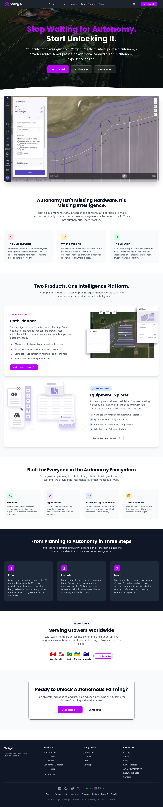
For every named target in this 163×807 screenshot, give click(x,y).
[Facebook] (65, 788)
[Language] (135, 4)
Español (114, 794)
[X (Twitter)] (78, 788)
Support (92, 4)
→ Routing (49, 761)
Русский (104, 794)
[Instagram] (72, 788)
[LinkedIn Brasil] (95, 788)
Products (53, 4)
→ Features (50, 756)
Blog (82, 4)
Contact (102, 4)
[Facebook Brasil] (99, 788)
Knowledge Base (131, 772)
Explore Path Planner (22, 367)
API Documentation (132, 768)
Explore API (81, 69)
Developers (89, 764)
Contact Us (95, 709)
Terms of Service (108, 799)
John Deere (89, 752)
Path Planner (50, 752)
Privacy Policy (90, 799)
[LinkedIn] (59, 788)
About (126, 756)
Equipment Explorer (53, 764)
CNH (86, 760)
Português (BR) (61, 794)
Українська (74, 794)
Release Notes (130, 764)
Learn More (105, 69)
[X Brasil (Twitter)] (103, 788)
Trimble (87, 756)
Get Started (149, 4)
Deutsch (95, 794)
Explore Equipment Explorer (105, 438)
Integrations (69, 4)
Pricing (126, 752)
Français (85, 794)
